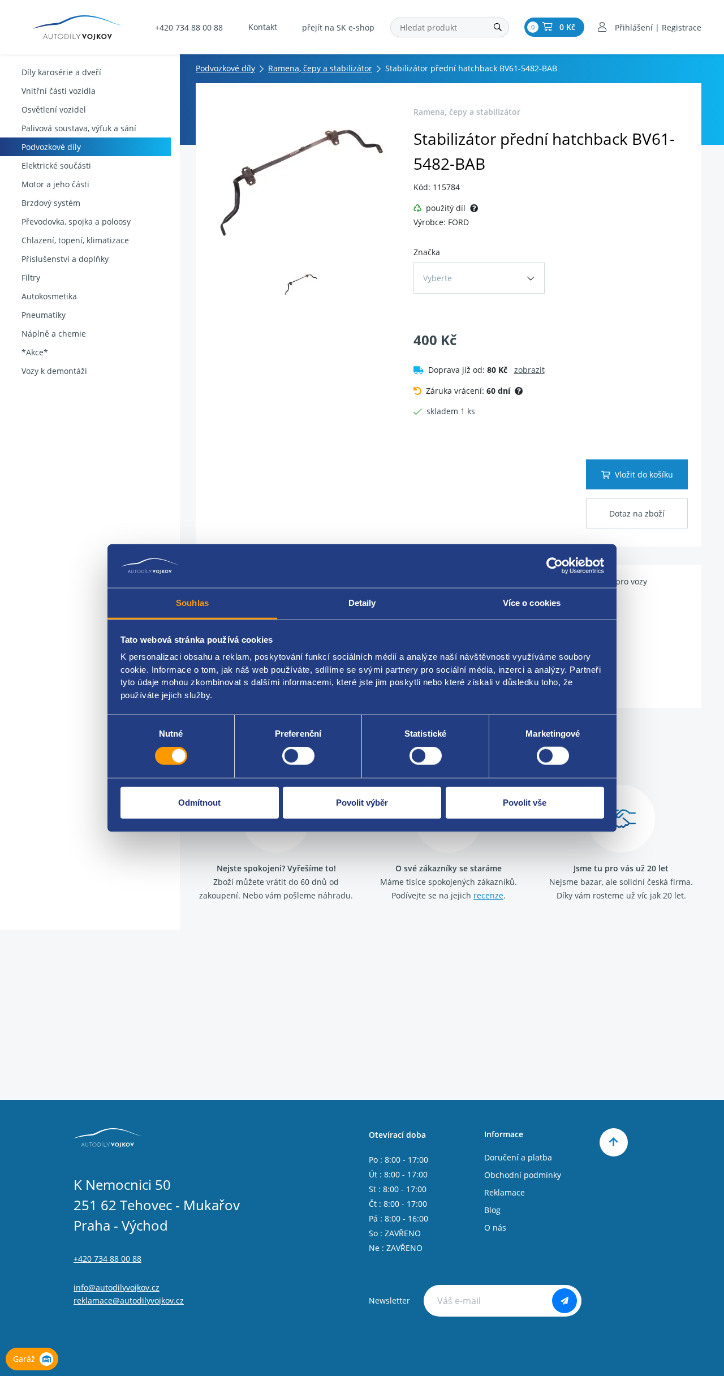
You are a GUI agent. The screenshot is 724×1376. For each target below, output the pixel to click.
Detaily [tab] (362, 603)
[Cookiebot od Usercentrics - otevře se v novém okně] (554, 565)
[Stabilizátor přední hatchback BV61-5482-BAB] (301, 181)
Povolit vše (524, 802)
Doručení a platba (518, 1157)
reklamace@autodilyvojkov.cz (129, 1300)
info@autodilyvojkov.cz (117, 1287)
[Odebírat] (564, 1300)
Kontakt (262, 27)
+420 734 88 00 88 (189, 27)
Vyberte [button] (437, 278)
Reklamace (504, 1192)
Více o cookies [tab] (532, 603)
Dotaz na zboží (637, 513)
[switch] (298, 756)
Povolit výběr (362, 802)
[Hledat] (497, 27)
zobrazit (529, 369)
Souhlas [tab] (192, 603)
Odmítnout (199, 802)
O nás (495, 1227)
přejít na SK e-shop (338, 27)
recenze (488, 895)
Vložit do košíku (644, 474)
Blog (492, 1210)
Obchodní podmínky (522, 1174)
